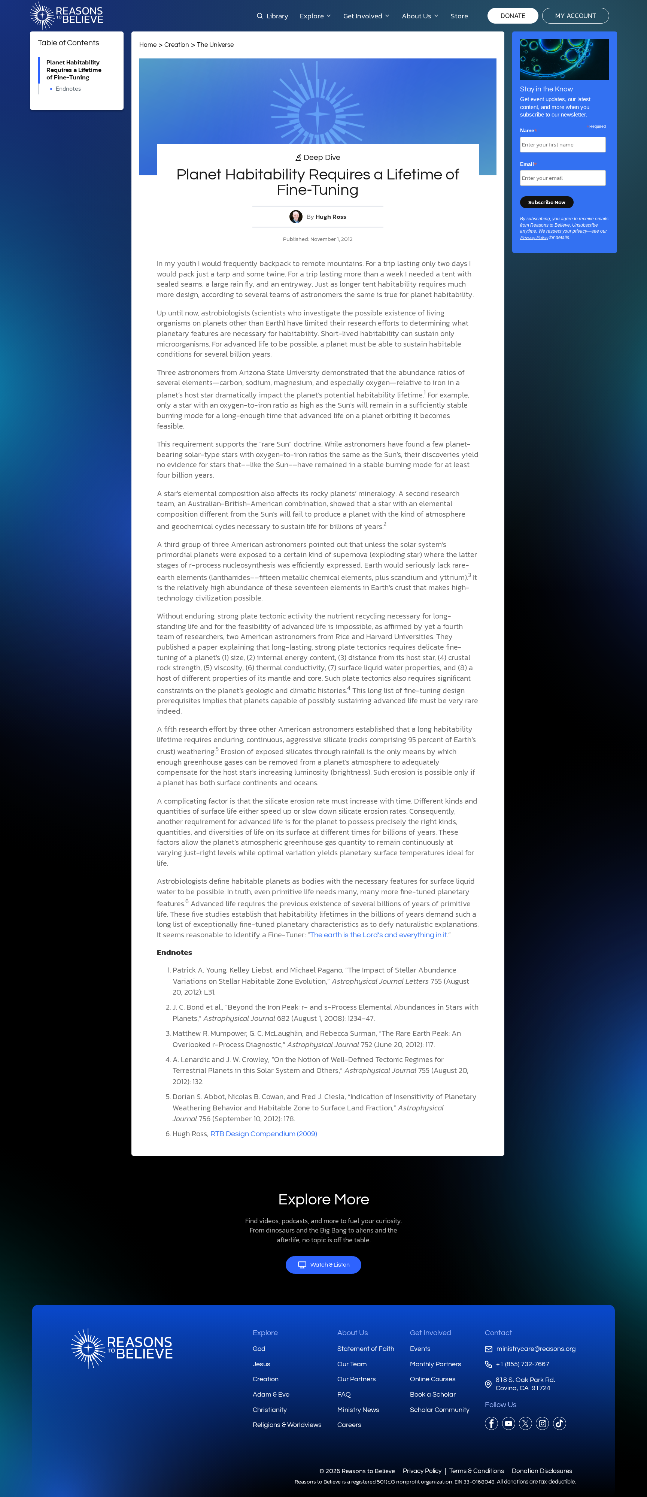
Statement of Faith (365, 1348)
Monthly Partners (435, 1364)
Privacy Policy (534, 237)
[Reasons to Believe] (66, 15)
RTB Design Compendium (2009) (263, 1134)
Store (459, 15)
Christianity (270, 1409)
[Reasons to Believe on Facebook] (491, 1423)
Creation (176, 45)
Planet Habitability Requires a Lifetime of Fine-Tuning (73, 70)
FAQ (344, 1394)
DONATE (513, 15)
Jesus (261, 1364)
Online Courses (433, 1379)
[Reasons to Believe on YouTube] (508, 1423)
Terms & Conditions (476, 1471)
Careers (349, 1424)
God (259, 1348)
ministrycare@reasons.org (535, 1348)
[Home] (121, 1348)
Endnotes (68, 88)
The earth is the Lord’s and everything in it (378, 935)
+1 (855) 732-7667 (522, 1364)
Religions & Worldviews (287, 1424)
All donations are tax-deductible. (536, 1482)
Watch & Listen (330, 1265)
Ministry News (358, 1409)
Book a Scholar (433, 1394)
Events (420, 1348)
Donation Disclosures (542, 1471)
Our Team (352, 1364)
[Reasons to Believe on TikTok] (559, 1423)
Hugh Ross (331, 216)
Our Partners (356, 1379)
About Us (352, 1333)
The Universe (215, 45)
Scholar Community (440, 1409)
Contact (498, 1333)
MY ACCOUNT (575, 15)
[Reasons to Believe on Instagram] (542, 1423)
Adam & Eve (271, 1394)
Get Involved (430, 1333)
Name (528, 130)
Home (148, 45)
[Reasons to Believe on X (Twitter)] (525, 1423)
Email (528, 164)
